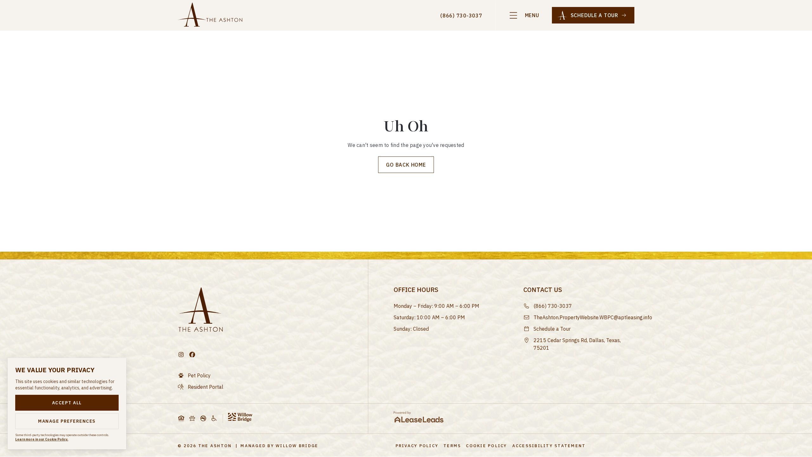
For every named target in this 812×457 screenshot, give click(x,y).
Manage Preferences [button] (67, 421)
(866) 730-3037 (461, 15)
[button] (523, 15)
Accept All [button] (67, 403)
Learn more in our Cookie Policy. (41, 439)
